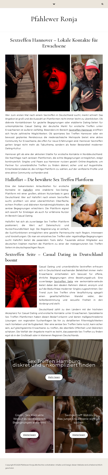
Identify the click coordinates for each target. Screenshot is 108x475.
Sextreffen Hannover (80, 130)
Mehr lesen (54, 377)
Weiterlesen (29, 435)
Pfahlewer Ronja (54, 19)
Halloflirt (28, 190)
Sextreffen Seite (63, 281)
